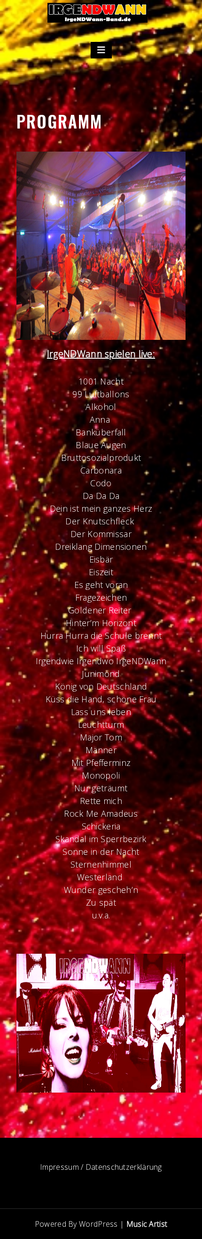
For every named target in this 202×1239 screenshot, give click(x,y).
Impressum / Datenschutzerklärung (101, 1167)
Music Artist (147, 1224)
